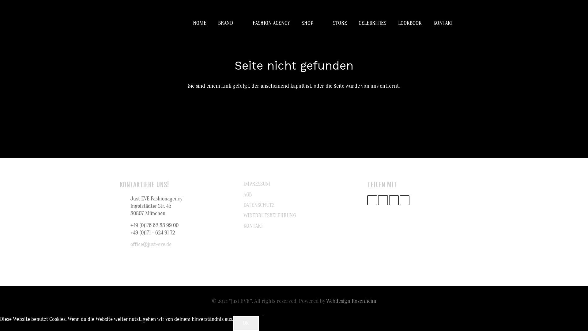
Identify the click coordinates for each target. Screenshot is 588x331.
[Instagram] (394, 200)
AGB (247, 195)
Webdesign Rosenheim (351, 301)
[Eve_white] (127, 23)
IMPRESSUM (256, 184)
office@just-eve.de (151, 244)
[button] (237, 23)
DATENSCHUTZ (258, 205)
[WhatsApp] (405, 200)
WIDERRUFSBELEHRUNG (269, 215)
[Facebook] (383, 200)
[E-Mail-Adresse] (372, 200)
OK (246, 323)
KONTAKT (253, 226)
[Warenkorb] (462, 23)
